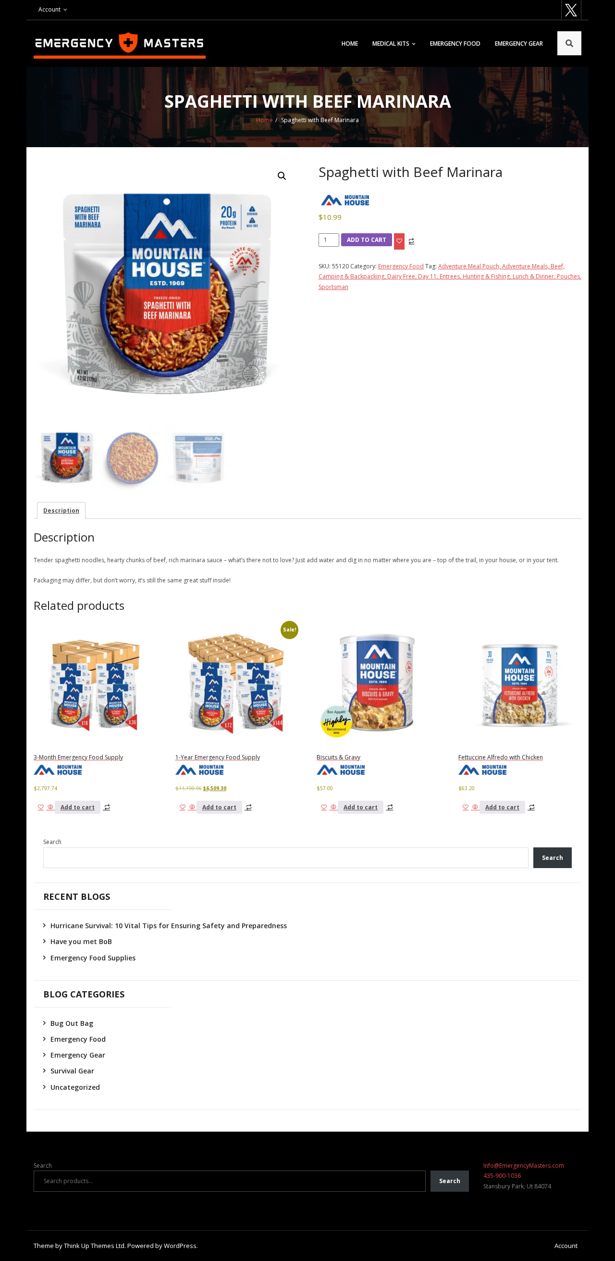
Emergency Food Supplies (92, 957)
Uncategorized (75, 1087)
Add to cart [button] (78, 807)
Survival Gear (72, 1070)
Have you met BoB (81, 941)
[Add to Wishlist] (399, 241)
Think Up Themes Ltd (94, 1245)
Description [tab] (61, 510)
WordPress (180, 1245)
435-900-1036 (502, 1176)
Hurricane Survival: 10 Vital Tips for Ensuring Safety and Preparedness (168, 925)
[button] (282, 176)
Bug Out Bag (71, 1023)
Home (350, 43)
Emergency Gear (519, 43)
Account (49, 9)
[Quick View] (50, 807)
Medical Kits (390, 43)
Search (52, 842)
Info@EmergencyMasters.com (523, 1165)
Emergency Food (455, 43)
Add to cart (366, 240)
